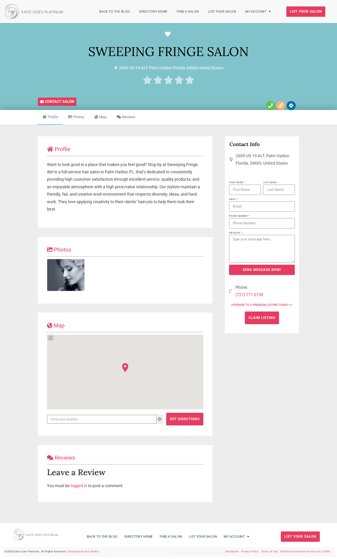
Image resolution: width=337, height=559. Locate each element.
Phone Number (238, 216)
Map (103, 117)
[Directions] (291, 105)
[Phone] (270, 105)
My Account (255, 11)
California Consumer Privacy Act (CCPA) (305, 551)
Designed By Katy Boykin (84, 551)
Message (235, 232)
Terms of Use (269, 551)
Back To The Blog (114, 11)
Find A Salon (188, 11)
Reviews (128, 117)
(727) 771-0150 (249, 294)
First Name (236, 182)
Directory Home (153, 11)
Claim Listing (262, 318)
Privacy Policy (250, 551)
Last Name (270, 182)
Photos (78, 117)
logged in (79, 485)
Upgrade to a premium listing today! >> (262, 304)
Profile (53, 117)
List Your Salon (222, 11)
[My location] (159, 419)
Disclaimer (232, 551)
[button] (125, 367)
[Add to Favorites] (169, 34)
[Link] (280, 105)
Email (233, 199)
